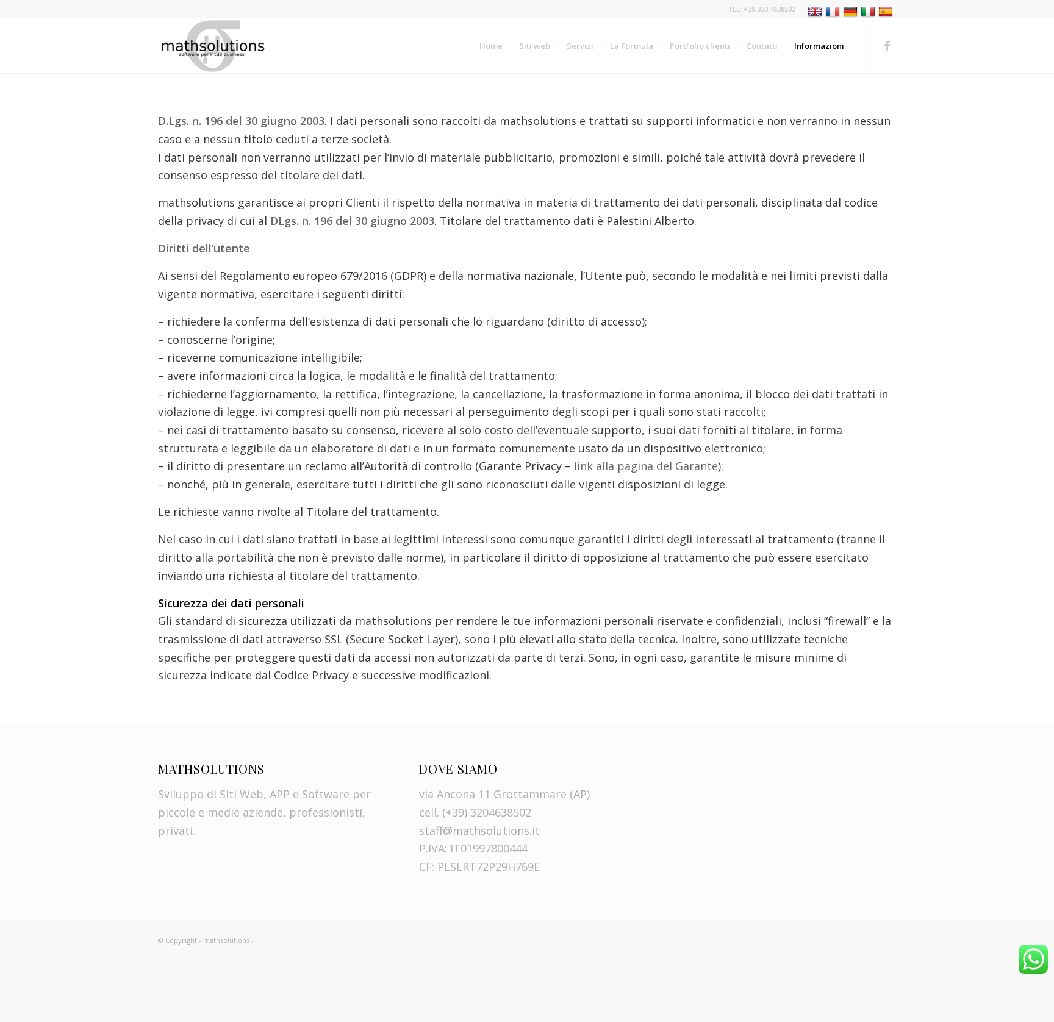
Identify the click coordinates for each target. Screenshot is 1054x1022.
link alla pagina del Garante (646, 466)
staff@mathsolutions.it (479, 830)
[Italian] (869, 11)
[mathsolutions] (213, 45)
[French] (834, 11)
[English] (816, 11)
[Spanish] (887, 11)
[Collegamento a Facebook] (887, 45)
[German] (852, 11)
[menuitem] (848, 12)
